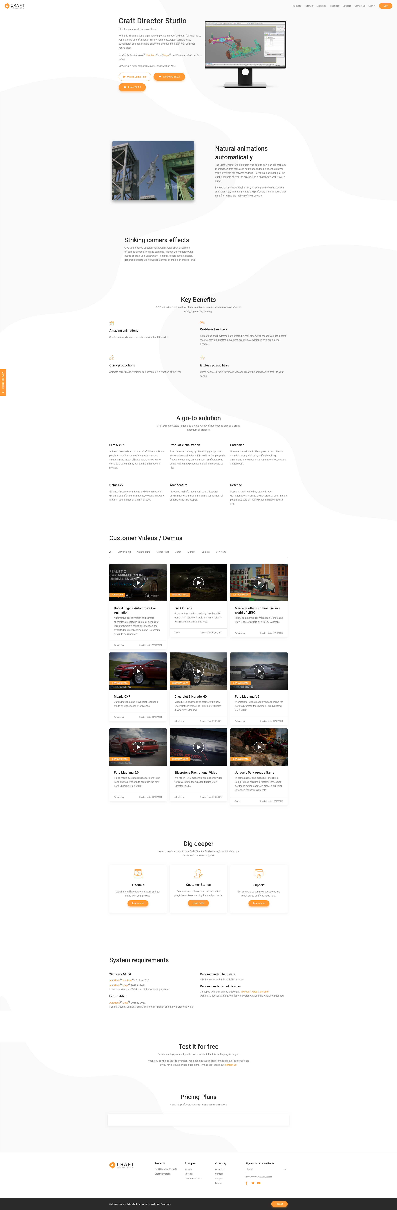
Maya (166, 55)
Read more (166, 1204)
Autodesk (114, 980)
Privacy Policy (266, 1177)
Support (347, 6)
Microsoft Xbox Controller (255, 991)
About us (219, 1169)
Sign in (372, 6)
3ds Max (150, 55)
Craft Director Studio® (166, 1169)
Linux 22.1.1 (134, 87)
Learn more (138, 903)
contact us (230, 1064)
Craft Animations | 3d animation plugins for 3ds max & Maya (14, 6)
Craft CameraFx (162, 1174)
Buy (386, 6)
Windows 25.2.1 (171, 76)
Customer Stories (193, 1178)
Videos (188, 1169)
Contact (219, 1174)
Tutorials (309, 6)
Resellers (334, 6)
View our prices (3, 380)
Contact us (360, 6)
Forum (218, 1183)
